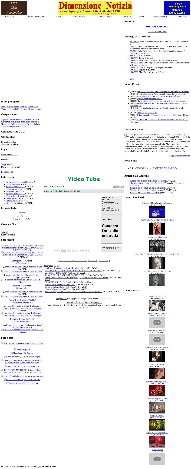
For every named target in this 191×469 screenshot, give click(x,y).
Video (3, 109)
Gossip (141, 16)
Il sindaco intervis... (14, 189)
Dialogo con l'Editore (35, 16)
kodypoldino (109, 202)
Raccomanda (92, 261)
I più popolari (12, 109)
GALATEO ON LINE (157, 31)
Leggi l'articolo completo (179, 156)
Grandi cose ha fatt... (14, 203)
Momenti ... (11, 191)
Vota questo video (65, 261)
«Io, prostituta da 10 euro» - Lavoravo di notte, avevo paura (161, 101)
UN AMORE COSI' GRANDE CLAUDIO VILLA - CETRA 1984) (73, 270)
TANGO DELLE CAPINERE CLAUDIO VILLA (66, 275)
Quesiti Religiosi (160, 16)
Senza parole (11, 184)
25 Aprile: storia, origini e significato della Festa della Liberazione (156, 183)
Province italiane (33, 124)
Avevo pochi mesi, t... (15, 198)
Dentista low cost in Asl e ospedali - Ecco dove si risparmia (161, 94)
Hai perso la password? (10, 167)
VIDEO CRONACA (57, 186)
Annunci (15, 107)
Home (3, 107)
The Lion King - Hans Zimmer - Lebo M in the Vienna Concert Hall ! (73, 291)
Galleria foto (33, 107)
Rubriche (23, 107)
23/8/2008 (134, 56)
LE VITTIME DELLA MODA (165, 168)
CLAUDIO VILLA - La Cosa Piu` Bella (61, 282)
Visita (132, 79)
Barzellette (17, 119)
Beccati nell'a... (12, 201)
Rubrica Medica (79, 16)
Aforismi (60, 16)
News (9, 107)
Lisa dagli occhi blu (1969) (56, 273)
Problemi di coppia (19, 124)
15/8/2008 (134, 60)
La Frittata (181, 16)
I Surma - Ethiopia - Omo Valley (58, 289)
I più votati (22, 109)
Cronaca (35, 119)
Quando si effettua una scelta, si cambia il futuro (22, 267)
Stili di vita (21, 126)
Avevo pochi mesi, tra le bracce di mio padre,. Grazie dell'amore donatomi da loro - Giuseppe (22, 307)
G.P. (111, 198)
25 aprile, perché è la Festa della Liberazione (148, 188)
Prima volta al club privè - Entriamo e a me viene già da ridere (163, 91)
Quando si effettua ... (15, 187)
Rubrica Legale (105, 16)
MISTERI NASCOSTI (157, 26)
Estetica (22, 122)
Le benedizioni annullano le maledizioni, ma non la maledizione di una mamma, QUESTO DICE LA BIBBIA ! (22, 247)
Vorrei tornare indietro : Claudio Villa (60, 284)
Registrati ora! (7, 172)
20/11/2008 (134, 42)
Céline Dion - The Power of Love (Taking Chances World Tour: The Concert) (77, 277)
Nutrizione (6, 124)
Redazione (9, 16)
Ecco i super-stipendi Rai (147, 113)
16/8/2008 (134, 58)
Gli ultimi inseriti (34, 109)
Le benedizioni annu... (15, 182)
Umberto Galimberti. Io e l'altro (58, 287)
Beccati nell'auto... (18, 319)
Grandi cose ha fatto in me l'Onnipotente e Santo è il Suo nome (22, 326)
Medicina (30, 122)
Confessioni (27, 119)
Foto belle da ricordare (17, 300)
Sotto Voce (126, 16)
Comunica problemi (80, 261)
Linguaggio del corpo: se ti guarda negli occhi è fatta (158, 96)
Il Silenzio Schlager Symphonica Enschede (62, 268)
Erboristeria (14, 122)
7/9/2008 (133, 46)
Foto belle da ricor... (14, 196)
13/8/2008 (134, 63)
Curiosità (5, 122)
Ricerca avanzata (8, 235)
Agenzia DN (6, 119)
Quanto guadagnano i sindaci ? (149, 99)
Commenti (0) (103, 261)
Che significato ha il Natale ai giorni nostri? (147, 190)
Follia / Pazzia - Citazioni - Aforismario (146, 192)
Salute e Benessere (9, 126)
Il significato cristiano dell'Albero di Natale (147, 181)
